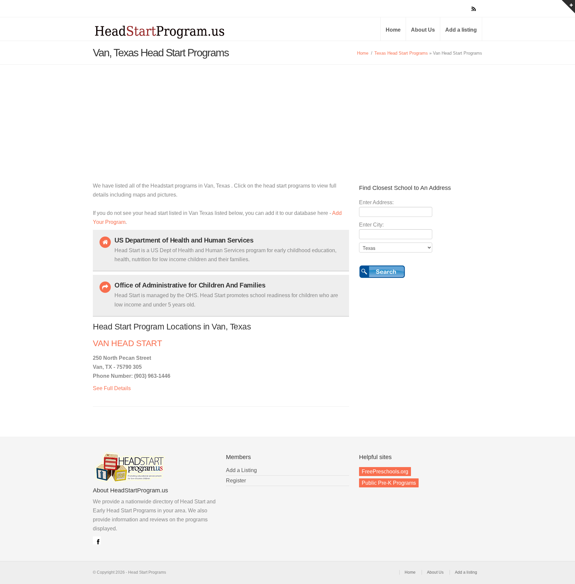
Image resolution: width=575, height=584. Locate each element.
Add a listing (461, 30)
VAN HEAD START (127, 343)
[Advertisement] (287, 114)
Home (393, 30)
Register (236, 480)
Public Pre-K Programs (389, 483)
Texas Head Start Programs (401, 53)
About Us (423, 30)
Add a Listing (241, 470)
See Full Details (112, 388)
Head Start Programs (171, 31)
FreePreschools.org (385, 471)
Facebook (97, 540)
